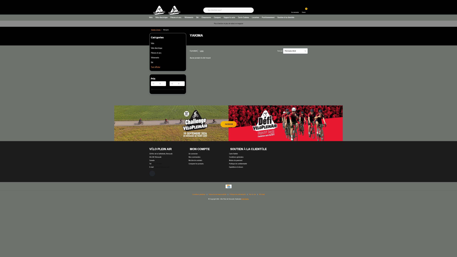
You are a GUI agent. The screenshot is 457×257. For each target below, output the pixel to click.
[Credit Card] (229, 186)
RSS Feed (262, 194)
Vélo (151, 17)
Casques (217, 17)
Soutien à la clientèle (285, 17)
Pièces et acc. (176, 17)
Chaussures (206, 17)
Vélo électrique (161, 17)
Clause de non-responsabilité (217, 194)
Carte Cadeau (243, 17)
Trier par (280, 51)
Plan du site (252, 194)
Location (255, 17)
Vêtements (189, 17)
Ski (197, 17)
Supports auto (229, 17)
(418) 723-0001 (157, 164)
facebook (229, 124)
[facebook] (152, 173)
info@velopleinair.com (161, 167)
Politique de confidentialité (238, 194)
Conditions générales (198, 194)
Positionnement (268, 17)
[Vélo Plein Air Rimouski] (166, 14)
